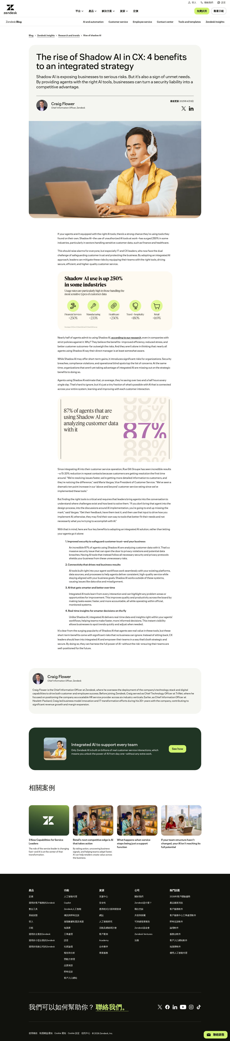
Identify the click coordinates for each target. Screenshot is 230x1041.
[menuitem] (221, 2)
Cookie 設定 (73, 1033)
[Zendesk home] (11, 9)
